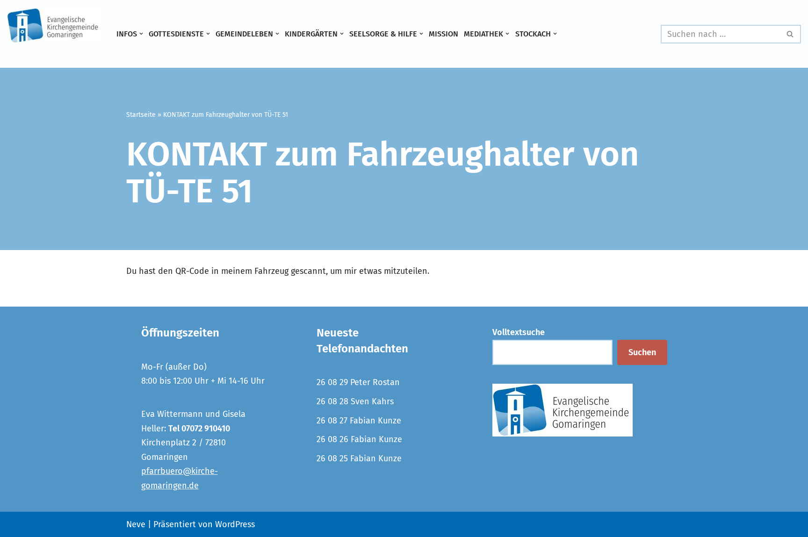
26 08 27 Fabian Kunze (359, 420)
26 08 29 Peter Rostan (358, 382)
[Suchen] (790, 34)
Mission (443, 33)
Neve (135, 524)
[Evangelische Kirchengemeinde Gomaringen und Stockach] (54, 25)
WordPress (235, 524)
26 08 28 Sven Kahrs (355, 401)
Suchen (642, 352)
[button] (141, 34)
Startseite (141, 115)
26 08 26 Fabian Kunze (359, 439)
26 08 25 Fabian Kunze (359, 458)
